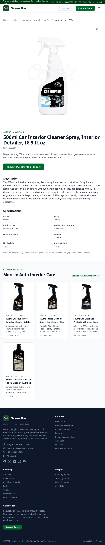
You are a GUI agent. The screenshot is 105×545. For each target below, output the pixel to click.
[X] (9, 461)
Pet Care (59, 444)
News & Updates (62, 482)
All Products (8, 478)
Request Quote (85, 8)
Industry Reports (63, 474)
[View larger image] (97, 29)
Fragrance (60, 433)
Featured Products (63, 448)
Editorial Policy (10, 497)
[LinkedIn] (14, 461)
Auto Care (26, 20)
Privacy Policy (9, 493)
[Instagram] (19, 461)
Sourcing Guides (62, 478)
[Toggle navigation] (99, 8)
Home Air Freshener (64, 425)
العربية (99, 2)
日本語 (85, 2)
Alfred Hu (59, 486)
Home (6, 20)
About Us (7, 474)
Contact (6, 490)
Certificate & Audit (11, 482)
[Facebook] (4, 461)
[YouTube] (24, 461)
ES (80, 2)
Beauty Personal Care (65, 437)
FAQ (5, 486)
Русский (92, 2)
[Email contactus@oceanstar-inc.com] (53, 2)
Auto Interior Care (42, 20)
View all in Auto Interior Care (87, 275)
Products (15, 20)
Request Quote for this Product (23, 166)
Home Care (60, 421)
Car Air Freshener (63, 429)
